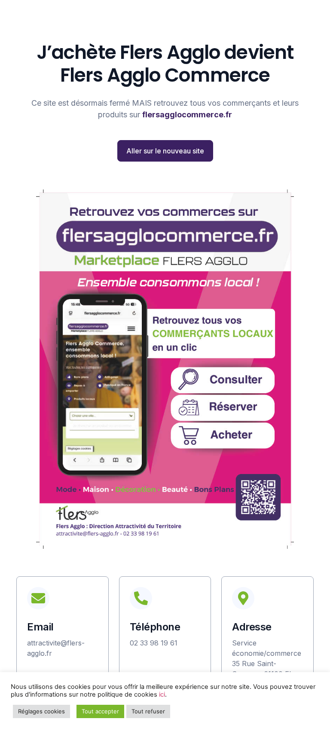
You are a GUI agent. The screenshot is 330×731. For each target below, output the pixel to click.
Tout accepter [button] (100, 711)
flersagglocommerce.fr (187, 114)
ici (162, 694)
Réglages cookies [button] (41, 711)
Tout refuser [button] (148, 711)
